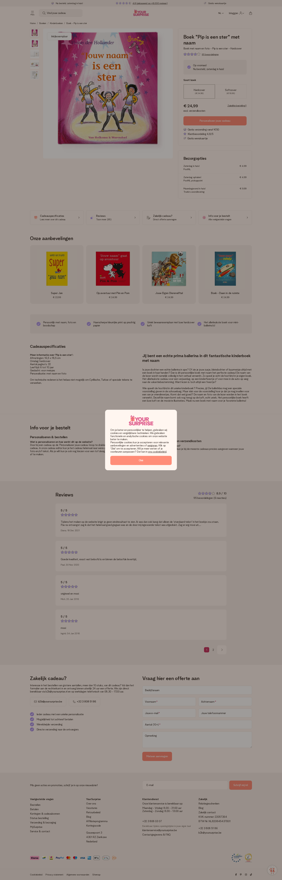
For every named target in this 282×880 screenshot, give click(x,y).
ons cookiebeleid (157, 451)
